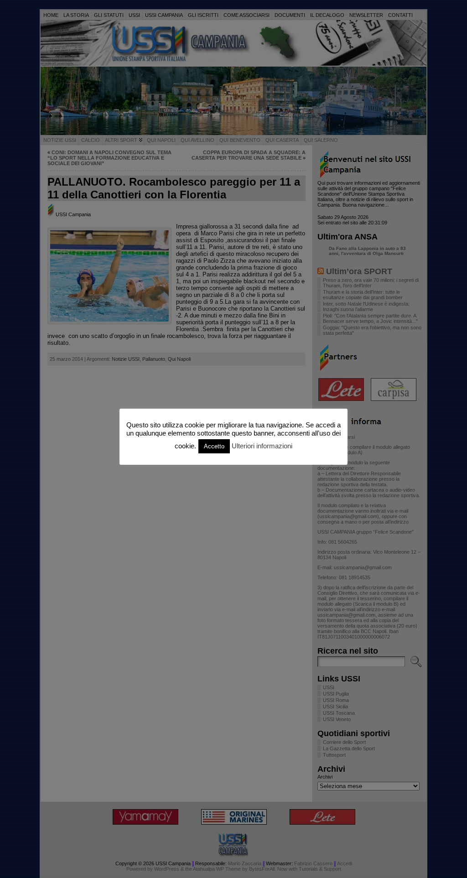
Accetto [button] (214, 446)
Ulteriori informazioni (262, 446)
